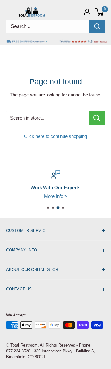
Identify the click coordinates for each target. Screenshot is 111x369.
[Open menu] (9, 12)
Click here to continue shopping (55, 136)
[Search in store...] (97, 118)
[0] (100, 12)
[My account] (87, 12)
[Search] (97, 26)
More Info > (55, 196)
